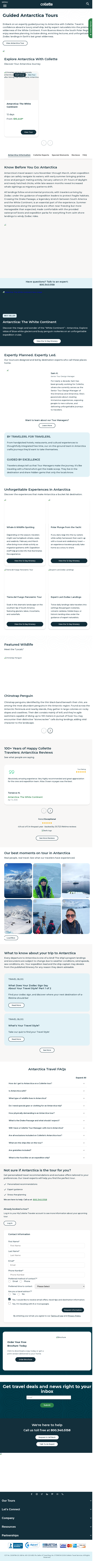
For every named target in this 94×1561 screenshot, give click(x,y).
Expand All (81, 1078)
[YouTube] (57, 1494)
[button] (25, 560)
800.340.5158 (47, 284)
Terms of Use (57, 1316)
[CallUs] (62, 1494)
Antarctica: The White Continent (29, 322)
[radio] (13, 1281)
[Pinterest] (52, 1494)
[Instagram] (37, 1494)
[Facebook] (31, 1494)
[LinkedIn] (47, 1494)
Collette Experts (41, 155)
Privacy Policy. (74, 1316)
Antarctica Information (19, 155)
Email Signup (91, 27)
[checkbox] (19, 1281)
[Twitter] (42, 1494)
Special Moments (60, 155)
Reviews (76, 155)
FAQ (85, 155)
